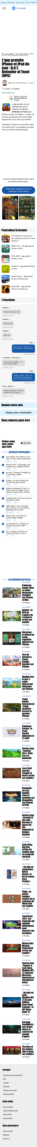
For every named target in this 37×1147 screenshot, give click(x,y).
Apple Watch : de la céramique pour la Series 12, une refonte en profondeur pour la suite (18, 508)
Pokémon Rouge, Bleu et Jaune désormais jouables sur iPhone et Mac (28, 592)
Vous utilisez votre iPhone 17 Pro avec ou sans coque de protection (18, 458)
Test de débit (7, 1114)
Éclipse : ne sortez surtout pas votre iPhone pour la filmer (17, 481)
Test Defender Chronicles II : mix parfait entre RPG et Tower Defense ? (23, 238)
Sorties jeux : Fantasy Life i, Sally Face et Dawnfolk (28, 753)
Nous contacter (8, 1107)
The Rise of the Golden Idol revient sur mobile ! (28, 1050)
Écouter (16, 89)
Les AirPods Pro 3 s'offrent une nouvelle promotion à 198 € (17, 525)
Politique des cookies (10, 1090)
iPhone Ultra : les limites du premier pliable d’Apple (16, 517)
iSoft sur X (6, 1138)
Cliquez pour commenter (18, 412)
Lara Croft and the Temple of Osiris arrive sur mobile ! (28, 773)
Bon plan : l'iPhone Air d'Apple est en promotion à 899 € (18, 473)
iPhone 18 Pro (20, 2)
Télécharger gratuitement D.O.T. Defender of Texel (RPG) (18, 190)
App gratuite (9, 93)
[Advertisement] (18, 30)
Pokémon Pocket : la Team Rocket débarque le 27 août (28, 732)
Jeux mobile (9, 54)
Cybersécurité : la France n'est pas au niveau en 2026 (19, 499)
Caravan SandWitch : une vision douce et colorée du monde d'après (28, 1029)
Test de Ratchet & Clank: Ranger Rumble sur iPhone (28, 660)
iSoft (4, 1079)
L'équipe (6, 1082)
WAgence (6, 1135)
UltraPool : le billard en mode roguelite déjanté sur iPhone (28, 638)
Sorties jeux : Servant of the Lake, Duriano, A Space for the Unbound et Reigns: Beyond (28, 825)
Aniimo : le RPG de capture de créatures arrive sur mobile (27, 616)
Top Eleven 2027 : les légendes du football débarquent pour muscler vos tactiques (28, 924)
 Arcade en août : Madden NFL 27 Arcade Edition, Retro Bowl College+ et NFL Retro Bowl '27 (28, 1002)
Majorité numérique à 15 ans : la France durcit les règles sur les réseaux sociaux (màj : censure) (18, 490)
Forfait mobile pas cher (10, 1110)
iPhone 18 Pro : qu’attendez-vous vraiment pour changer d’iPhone (18, 466)
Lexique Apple (7, 1118)
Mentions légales (8, 1094)
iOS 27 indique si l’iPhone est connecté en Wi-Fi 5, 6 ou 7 (16, 532)
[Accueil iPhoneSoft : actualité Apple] (2, 54)
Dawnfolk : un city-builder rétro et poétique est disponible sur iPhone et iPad (28, 796)
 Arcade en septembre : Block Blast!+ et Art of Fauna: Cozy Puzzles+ (28, 874)
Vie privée (6, 1086)
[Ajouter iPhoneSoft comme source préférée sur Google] (18, 98)
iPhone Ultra (11, 2)
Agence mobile (8, 1131)
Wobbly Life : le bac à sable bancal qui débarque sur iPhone (28, 683)
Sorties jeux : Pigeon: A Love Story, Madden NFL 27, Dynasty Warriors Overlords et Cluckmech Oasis (28, 973)
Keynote (3, 2)
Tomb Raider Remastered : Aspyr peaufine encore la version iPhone (28, 707)
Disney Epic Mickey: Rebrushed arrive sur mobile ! (28, 948)
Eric (10, 83)
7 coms (7, 89)
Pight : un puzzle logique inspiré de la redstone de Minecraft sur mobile (28, 898)
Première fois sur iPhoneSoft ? (13, 1075)
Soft (21, 8)
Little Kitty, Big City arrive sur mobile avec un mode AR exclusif (28, 850)
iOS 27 (28, 2)
